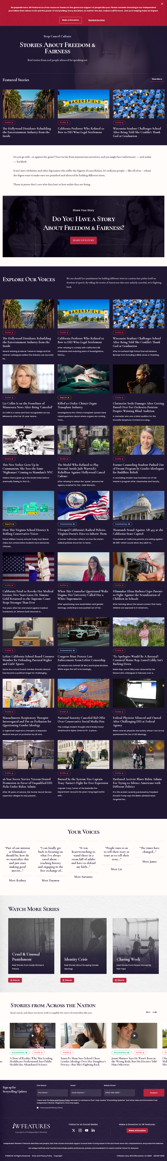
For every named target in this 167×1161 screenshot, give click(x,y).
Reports (63, 397)
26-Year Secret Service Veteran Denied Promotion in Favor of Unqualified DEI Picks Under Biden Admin (27, 783)
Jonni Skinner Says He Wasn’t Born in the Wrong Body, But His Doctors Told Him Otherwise (134, 1061)
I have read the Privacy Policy (51, 1108)
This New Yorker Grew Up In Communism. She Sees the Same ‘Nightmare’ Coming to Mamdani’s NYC (28, 468)
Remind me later (96, 20)
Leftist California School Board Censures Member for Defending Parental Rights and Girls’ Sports (28, 660)
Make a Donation (70, 20)
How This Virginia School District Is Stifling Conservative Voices (26, 532)
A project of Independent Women (31, 1132)
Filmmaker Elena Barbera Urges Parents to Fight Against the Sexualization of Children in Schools (137, 595)
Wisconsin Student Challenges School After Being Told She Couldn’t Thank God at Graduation (137, 132)
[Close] (162, 3)
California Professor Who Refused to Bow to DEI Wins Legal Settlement (81, 130)
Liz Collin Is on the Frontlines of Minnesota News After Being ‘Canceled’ (28, 405)
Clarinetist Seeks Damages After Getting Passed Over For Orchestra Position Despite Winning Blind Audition (138, 407)
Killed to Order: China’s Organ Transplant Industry (77, 405)
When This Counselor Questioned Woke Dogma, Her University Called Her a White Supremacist (83, 595)
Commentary (66, 524)
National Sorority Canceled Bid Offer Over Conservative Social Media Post (81, 719)
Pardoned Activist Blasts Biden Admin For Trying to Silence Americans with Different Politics (137, 783)
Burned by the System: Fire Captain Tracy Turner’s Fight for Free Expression (83, 781)
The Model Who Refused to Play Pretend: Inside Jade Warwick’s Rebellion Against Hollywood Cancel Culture (81, 470)
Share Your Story (83, 240)
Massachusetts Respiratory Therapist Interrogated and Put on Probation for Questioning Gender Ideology (27, 721)
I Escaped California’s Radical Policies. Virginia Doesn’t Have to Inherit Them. (82, 532)
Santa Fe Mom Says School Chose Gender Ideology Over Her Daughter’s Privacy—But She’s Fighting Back (83, 1061)
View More (157, 79)
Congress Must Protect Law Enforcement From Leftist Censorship (81, 658)
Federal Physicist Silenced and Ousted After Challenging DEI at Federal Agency (137, 721)
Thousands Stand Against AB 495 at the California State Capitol (138, 532)
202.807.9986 (158, 1156)
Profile (8, 122)
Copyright (58, 1156)
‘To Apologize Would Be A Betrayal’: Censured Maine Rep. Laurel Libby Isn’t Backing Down (138, 660)
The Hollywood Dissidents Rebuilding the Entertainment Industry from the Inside (27, 132)
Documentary (18, 1052)
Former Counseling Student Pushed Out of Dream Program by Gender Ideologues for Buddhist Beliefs (138, 468)
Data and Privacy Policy (60, 1100)
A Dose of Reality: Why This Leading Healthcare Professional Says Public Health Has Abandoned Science (31, 1061)
